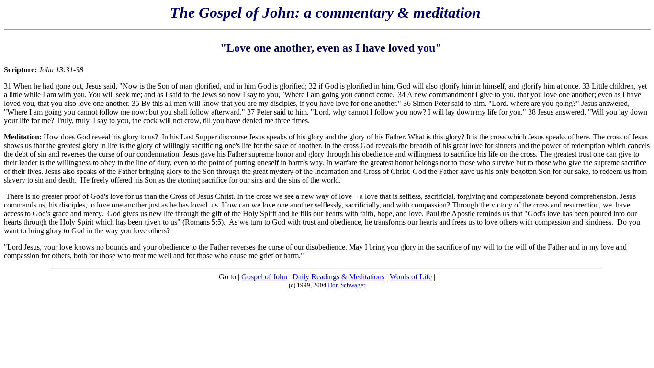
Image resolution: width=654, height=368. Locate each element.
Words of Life (411, 277)
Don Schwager (346, 284)
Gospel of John (264, 277)
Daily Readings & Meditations (338, 277)
